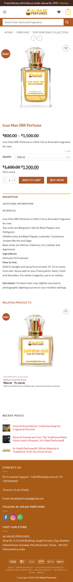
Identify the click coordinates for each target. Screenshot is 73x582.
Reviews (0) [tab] (9, 210)
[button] (5, 12)
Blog (32, 572)
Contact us (60, 570)
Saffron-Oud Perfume (14, 379)
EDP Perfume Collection (50, 32)
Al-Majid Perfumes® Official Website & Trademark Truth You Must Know (36, 450)
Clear (67, 151)
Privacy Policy (43, 570)
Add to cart (31, 180)
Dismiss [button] (64, 3)
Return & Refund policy (50, 567)
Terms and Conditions (19, 570)
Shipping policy (25, 567)
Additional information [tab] (18, 203)
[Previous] (6, 115)
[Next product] (33, 38)
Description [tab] (10, 197)
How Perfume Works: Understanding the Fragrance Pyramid (36, 427)
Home (9, 32)
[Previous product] (39, 38)
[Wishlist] (59, 12)
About (41, 572)
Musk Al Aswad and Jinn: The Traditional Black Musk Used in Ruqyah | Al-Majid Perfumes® (40, 438)
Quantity (7, 157)
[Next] (15, 115)
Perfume (23, 32)
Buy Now (57, 180)
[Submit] (67, 22)
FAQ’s (11, 567)
